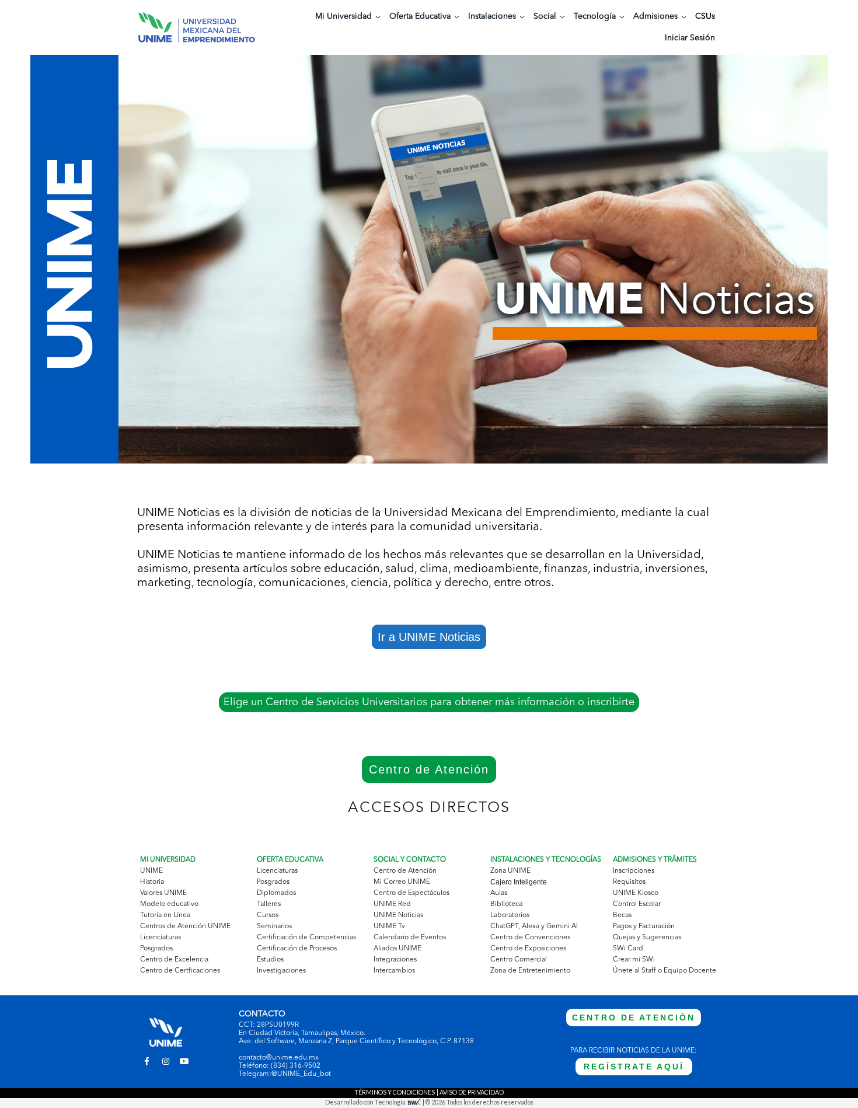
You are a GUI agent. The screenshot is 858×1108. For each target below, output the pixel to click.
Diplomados (276, 893)
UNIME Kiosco (635, 893)
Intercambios (394, 970)
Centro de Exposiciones (528, 948)
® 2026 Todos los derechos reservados (479, 1102)
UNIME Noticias (398, 915)
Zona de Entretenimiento (530, 970)
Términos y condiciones (394, 1092)
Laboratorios (509, 915)
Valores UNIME (163, 893)
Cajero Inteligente (518, 882)
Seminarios (274, 926)
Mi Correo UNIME (402, 882)
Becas (622, 915)
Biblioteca (506, 904)
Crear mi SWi (634, 959)
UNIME (151, 870)
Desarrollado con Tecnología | (375, 1102)
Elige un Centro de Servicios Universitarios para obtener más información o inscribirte (429, 702)
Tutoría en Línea (165, 915)
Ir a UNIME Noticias (429, 636)
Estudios (270, 959)
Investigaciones (281, 970)
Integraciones (395, 959)
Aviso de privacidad (472, 1092)
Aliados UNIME (397, 948)
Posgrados (156, 948)
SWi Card (628, 948)
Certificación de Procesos (297, 948)
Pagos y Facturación (644, 926)
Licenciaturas (160, 937)
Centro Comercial (518, 959)
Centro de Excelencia (174, 959)
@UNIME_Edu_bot (301, 1074)
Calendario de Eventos (410, 937)
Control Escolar (637, 904)
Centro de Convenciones (530, 937)
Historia (152, 882)
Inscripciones (633, 870)
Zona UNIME (510, 870)
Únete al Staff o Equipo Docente (664, 970)
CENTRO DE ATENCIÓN (633, 1017)
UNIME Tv (389, 926)
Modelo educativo (169, 904)
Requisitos (629, 882)
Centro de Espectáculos (411, 893)
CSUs (705, 16)
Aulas (498, 893)
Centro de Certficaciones (180, 970)
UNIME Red (392, 904)
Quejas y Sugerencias (647, 937)
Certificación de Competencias (306, 937)
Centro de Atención (429, 769)
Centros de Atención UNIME (185, 926)
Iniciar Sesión (690, 38)
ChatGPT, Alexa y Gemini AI (534, 926)
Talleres (269, 904)
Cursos (267, 915)
